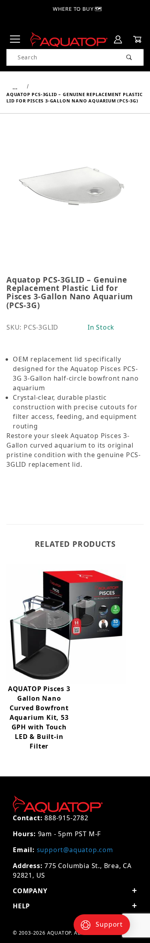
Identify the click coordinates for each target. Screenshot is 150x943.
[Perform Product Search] (129, 57)
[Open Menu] (15, 39)
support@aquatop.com (75, 849)
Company (30, 890)
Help (21, 906)
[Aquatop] (69, 39)
